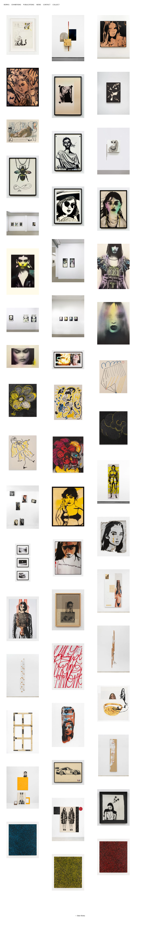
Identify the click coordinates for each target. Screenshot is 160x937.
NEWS (38, 4)
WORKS (6, 4)
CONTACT (46, 4)
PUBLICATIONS (28, 4)
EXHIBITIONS (16, 4)
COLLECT (56, 4)
